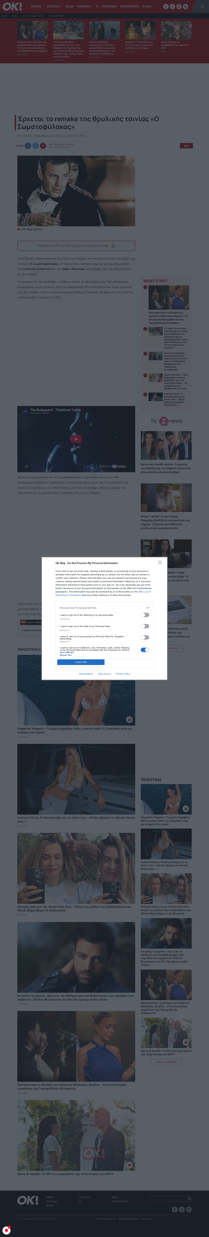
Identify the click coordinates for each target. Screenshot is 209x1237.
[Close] (161, 563)
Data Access (104, 673)
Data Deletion (86, 673)
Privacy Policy (123, 673)
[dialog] (104, 618)
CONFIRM (81, 662)
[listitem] (104, 607)
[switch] (145, 615)
